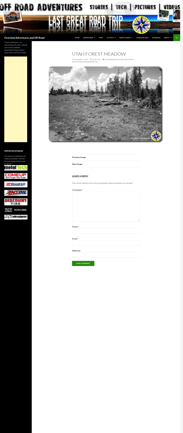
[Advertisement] (15, 99)
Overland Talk (142, 38)
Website (76, 250)
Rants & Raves (125, 38)
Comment (77, 190)
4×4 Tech (110, 38)
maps (101, 38)
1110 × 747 (96, 59)
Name (75, 226)
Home (77, 38)
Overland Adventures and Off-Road (24, 37)
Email (75, 238)
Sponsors (156, 38)
